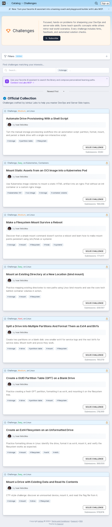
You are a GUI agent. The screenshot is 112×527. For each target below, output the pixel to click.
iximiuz (40, 521)
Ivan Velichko (22, 125)
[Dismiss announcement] (108, 9)
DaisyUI (60, 524)
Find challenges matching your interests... (23, 64)
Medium (22, 111)
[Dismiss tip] (107, 79)
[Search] (96, 3)
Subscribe (53, 38)
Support (74, 521)
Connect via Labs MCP (21, 82)
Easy (20, 163)
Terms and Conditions (61, 521)
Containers (43, 163)
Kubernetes (31, 163)
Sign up (105, 3)
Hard (20, 318)
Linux (32, 111)
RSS (81, 521)
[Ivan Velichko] (9, 125)
